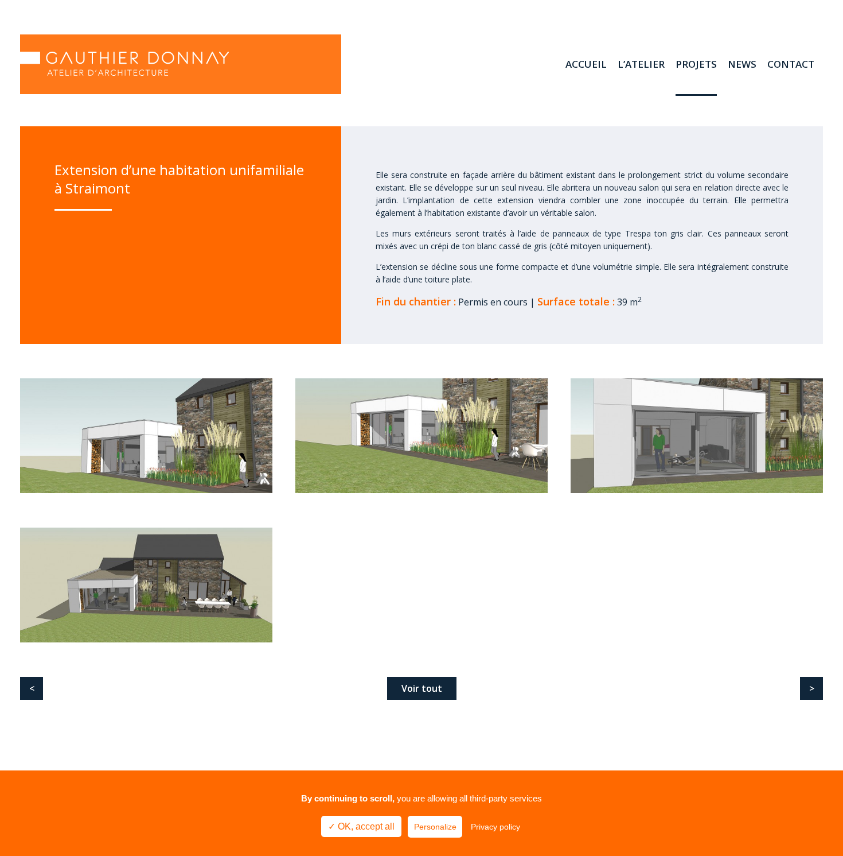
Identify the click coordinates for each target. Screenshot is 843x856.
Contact (790, 64)
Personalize (435, 826)
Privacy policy (495, 826)
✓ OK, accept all (361, 826)
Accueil (586, 64)
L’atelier (641, 64)
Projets (696, 64)
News (742, 64)
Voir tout (421, 688)
